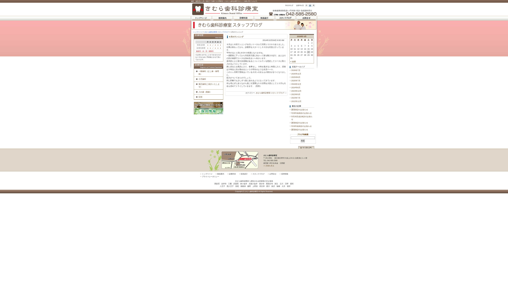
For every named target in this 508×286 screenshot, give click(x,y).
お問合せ (272, 174)
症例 (200, 97)
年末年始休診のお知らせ (301, 113)
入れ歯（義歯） (205, 92)
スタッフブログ (259, 174)
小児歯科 (202, 79)
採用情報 (284, 174)
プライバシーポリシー (210, 177)
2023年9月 (295, 94)
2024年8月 (295, 87)
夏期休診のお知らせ (299, 110)
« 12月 (293, 62)
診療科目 (232, 174)
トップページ (198, 32)
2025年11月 (296, 74)
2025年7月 (295, 81)
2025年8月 (295, 77)
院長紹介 (244, 174)
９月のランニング (236, 37)
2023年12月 (296, 91)
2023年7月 (295, 98)
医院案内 (220, 174)
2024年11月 (296, 84)
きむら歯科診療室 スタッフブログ (270, 93)
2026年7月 (295, 70)
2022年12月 (296, 101)
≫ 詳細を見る (268, 166)
